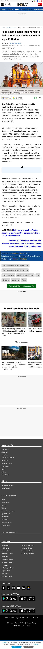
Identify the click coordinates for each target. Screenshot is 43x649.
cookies (36, 644)
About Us (5, 452)
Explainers (5, 519)
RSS (28, 625)
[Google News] (7, 98)
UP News (5, 565)
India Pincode (6, 488)
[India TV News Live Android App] (10, 598)
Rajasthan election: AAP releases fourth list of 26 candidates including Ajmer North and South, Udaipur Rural (22, 243)
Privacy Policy (31, 623)
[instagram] (14, 588)
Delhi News (5, 548)
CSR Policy (16, 625)
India (17, 9)
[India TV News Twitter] (39, 1)
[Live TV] (40, 4)
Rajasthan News (27, 548)
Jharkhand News (7, 554)
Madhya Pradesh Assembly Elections (15, 265)
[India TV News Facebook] (37, 1)
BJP (37, 275)
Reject (28, 646)
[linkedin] (24, 588)
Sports (29, 9)
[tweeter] (8, 588)
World (23, 9)
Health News (6, 525)
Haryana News (6, 551)
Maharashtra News (28, 545)
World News (5, 502)
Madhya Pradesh (11, 28)
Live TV (4, 469)
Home (3, 9)
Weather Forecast (7, 485)
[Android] (34, 1)
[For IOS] (27, 610)
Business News (6, 522)
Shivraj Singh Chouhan (25, 275)
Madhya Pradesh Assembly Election (15, 270)
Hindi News (5, 466)
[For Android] (10, 610)
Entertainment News (8, 511)
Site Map (10, 623)
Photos (4, 505)
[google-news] (28, 588)
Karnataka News (7, 576)
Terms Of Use (19, 623)
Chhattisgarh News (8, 568)
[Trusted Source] (18, 98)
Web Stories (5, 475)
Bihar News (5, 545)
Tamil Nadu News (7, 562)
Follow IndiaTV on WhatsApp (20, 286)
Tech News (5, 516)
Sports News (6, 514)
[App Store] (27, 598)
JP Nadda (5, 280)
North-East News (7, 559)
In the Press (5, 460)
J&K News (5, 573)
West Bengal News (28, 554)
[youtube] (18, 588)
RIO (23, 625)
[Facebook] (4, 588)
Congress (15, 280)
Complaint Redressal (8, 458)
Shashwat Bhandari (15, 43)
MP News (5, 556)
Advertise (5, 455)
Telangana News (27, 551)
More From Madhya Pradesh (21, 308)
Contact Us (5, 449)
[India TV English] (22, 4)
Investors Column (7, 463)
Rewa (24, 280)
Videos (10, 9)
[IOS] (32, 1)
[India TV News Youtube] (41, 1)
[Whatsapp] (35, 98)
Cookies (4, 642)
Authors (4, 472)
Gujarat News (6, 571)
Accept (16, 646)
